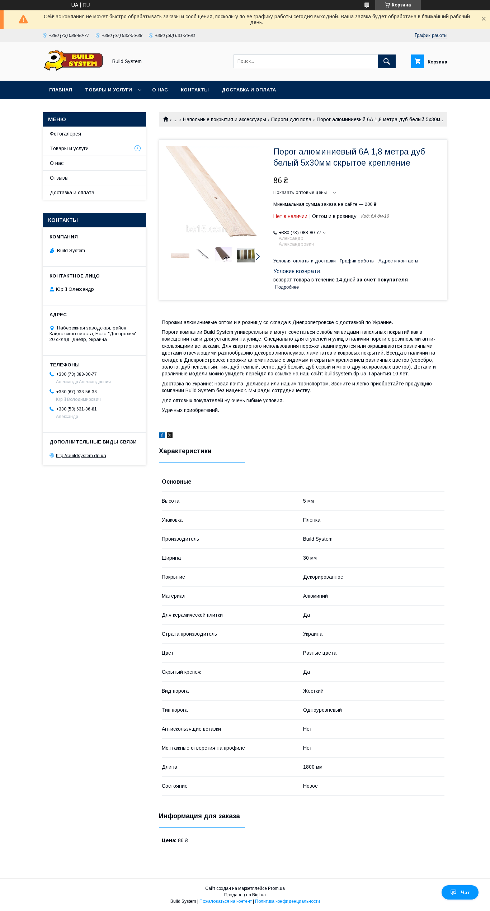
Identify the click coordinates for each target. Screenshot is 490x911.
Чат (465, 892)
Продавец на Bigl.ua (245, 894)
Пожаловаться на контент (225, 901)
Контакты (195, 89)
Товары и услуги (108, 89)
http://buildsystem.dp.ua (81, 455)
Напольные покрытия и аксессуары (224, 119)
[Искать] (387, 61)
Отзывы (59, 178)
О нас (160, 89)
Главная (60, 89)
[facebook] (162, 436)
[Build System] (73, 71)
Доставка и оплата (249, 89)
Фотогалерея (65, 134)
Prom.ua (276, 888)
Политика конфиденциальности (287, 901)
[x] (170, 436)
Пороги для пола (291, 119)
